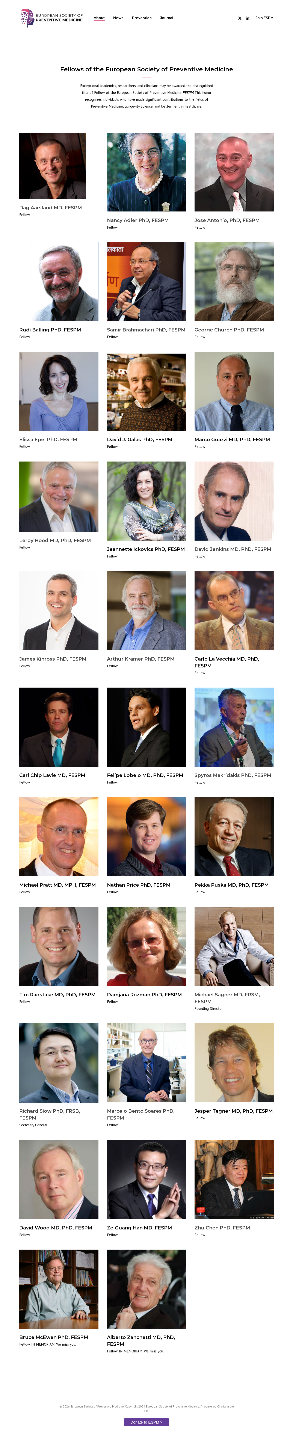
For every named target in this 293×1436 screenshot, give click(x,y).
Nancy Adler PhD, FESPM (138, 220)
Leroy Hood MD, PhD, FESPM (55, 540)
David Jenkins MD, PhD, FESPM (233, 549)
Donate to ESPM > (146, 1422)
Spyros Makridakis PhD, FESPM (233, 775)
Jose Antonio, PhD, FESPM (227, 220)
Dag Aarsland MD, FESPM (50, 208)
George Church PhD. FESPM (229, 330)
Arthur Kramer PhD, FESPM (141, 659)
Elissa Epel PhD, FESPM (48, 439)
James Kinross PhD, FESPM (52, 659)
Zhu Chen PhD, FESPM (222, 1228)
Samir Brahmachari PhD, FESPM (146, 330)
